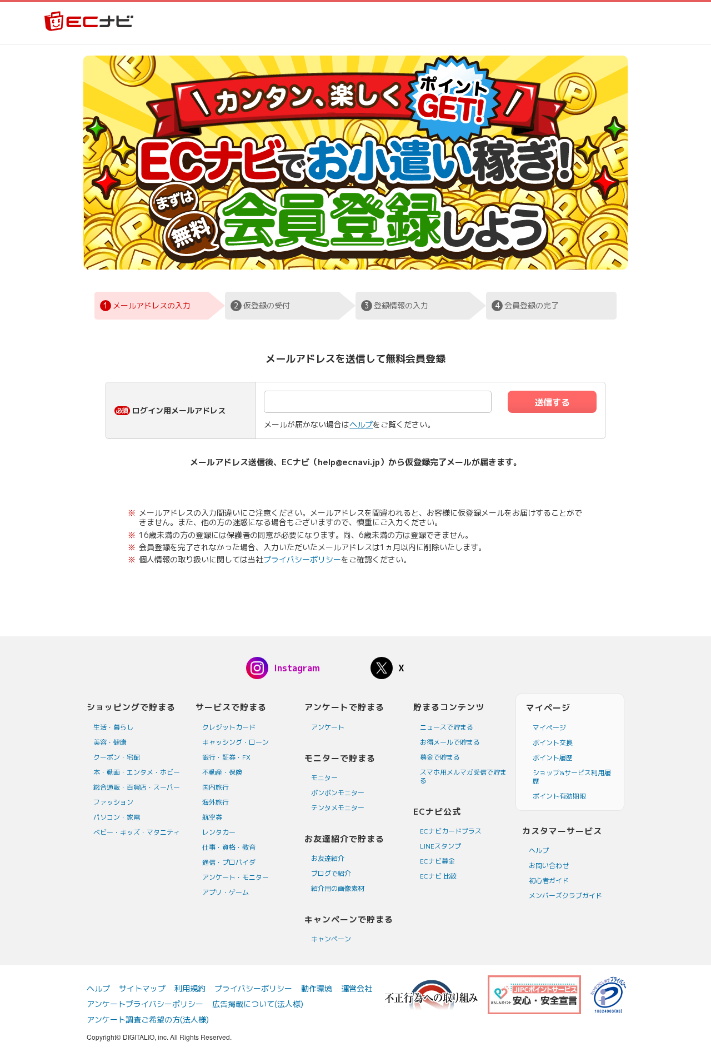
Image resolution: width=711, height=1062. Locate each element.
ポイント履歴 (553, 757)
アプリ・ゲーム (225, 892)
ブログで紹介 (331, 873)
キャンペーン (331, 939)
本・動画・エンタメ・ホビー (136, 772)
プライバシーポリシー (302, 559)
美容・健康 (110, 742)
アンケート (327, 727)
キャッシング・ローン (235, 742)
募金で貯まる (440, 757)
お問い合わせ (549, 865)
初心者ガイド (549, 880)
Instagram (297, 668)
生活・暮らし (113, 727)
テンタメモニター (337, 807)
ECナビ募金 (437, 861)
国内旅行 (215, 787)
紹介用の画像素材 (337, 888)
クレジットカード (229, 727)
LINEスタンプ (440, 846)
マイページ (549, 727)
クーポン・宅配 (116, 757)
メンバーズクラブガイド (565, 895)
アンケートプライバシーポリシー (145, 1004)
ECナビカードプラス (451, 831)
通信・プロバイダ (229, 862)
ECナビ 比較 (438, 876)
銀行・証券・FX (226, 757)
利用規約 (190, 988)
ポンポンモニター (337, 792)
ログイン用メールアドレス (179, 410)
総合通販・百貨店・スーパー (136, 787)
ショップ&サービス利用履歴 (572, 777)
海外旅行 (215, 802)
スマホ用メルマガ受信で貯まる (463, 776)
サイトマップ (142, 988)
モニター (324, 777)
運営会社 (356, 988)
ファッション (113, 802)
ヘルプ (361, 424)
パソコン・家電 (116, 817)
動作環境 (316, 988)
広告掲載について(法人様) (257, 1004)
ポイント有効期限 (559, 796)
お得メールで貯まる (450, 742)
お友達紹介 (327, 858)
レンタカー (219, 832)
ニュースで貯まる (446, 727)
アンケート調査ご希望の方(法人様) (148, 1019)
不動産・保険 (222, 772)
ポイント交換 (553, 742)
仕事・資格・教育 (229, 847)
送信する (552, 402)
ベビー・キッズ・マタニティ (136, 832)
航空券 (212, 817)
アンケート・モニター (235, 877)
